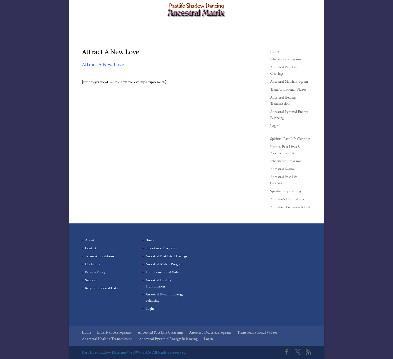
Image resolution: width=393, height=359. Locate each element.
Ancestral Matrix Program (220, 23)
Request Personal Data (101, 288)
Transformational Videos (260, 23)
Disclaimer (93, 264)
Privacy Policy (95, 272)
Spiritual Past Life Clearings (290, 138)
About (89, 240)
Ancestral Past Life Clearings (178, 23)
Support (91, 280)
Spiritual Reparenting (285, 191)
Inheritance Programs (139, 23)
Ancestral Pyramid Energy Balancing (213, 30)
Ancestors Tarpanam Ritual (290, 207)
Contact (90, 248)
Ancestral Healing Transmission (162, 30)
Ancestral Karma (282, 169)
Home (114, 23)
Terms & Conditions (99, 256)
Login (248, 30)
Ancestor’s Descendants (287, 199)
